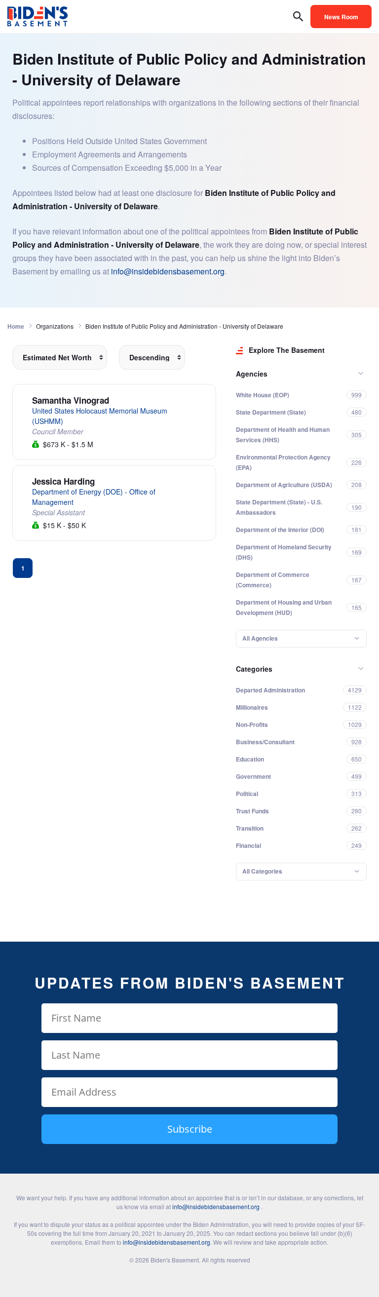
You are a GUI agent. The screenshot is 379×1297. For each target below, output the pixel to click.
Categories (254, 669)
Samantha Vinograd (70, 400)
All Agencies (260, 638)
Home (15, 326)
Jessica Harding (63, 481)
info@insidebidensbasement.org (168, 271)
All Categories (262, 871)
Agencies (251, 374)
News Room (341, 16)
